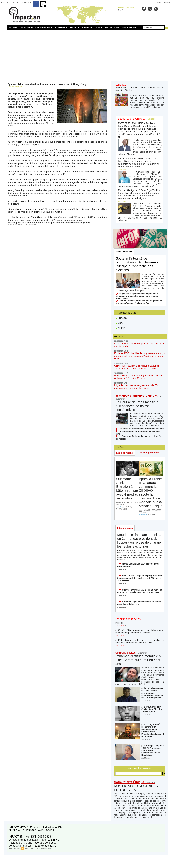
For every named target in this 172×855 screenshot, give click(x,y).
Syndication (29, 848)
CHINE (121, 328)
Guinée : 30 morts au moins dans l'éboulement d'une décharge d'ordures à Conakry (139, 628)
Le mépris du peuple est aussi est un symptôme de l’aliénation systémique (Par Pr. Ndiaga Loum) (152, 693)
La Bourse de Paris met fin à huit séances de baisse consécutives (137, 406)
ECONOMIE (61, 27)
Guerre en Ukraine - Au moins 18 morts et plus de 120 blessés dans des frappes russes (139, 591)
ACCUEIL (13, 27)
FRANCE (122, 318)
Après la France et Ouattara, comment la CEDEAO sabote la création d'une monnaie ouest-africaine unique (151, 492)
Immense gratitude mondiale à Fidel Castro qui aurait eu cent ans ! (138, 660)
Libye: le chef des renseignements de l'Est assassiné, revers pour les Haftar (136, 386)
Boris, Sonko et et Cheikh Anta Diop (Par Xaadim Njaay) (152, 709)
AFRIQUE (87, 27)
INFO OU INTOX (124, 251)
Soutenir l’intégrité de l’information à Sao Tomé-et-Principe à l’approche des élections (137, 264)
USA (120, 323)
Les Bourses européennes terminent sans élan (141, 429)
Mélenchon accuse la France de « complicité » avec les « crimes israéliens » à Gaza (139, 638)
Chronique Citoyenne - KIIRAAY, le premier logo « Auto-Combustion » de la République (152, 750)
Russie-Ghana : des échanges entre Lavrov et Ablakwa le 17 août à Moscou (138, 376)
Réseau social (7, 2)
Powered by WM (44, 848)
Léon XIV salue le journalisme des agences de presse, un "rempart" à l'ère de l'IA (139, 302)
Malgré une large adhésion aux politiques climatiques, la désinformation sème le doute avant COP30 (137, 296)
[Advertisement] (86, 55)
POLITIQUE (27, 27)
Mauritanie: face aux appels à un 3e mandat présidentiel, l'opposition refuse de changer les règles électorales (139, 540)
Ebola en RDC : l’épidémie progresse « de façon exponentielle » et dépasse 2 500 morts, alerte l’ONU (139, 356)
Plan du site (14, 848)
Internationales (125, 528)
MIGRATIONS (112, 27)
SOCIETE (74, 27)
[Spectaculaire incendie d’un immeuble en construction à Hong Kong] (82, 90)
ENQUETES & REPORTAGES (131, 119)
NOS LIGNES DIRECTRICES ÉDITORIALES (136, 788)
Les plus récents (124, 453)
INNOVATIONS (129, 27)
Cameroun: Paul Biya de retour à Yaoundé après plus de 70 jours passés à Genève (136, 367)
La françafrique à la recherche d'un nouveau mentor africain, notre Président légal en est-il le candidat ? (152, 730)
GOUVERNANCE (43, 27)
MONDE (99, 27)
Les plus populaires (149, 452)
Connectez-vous (163, 2)
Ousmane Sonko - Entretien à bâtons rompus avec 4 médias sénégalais (127, 488)
